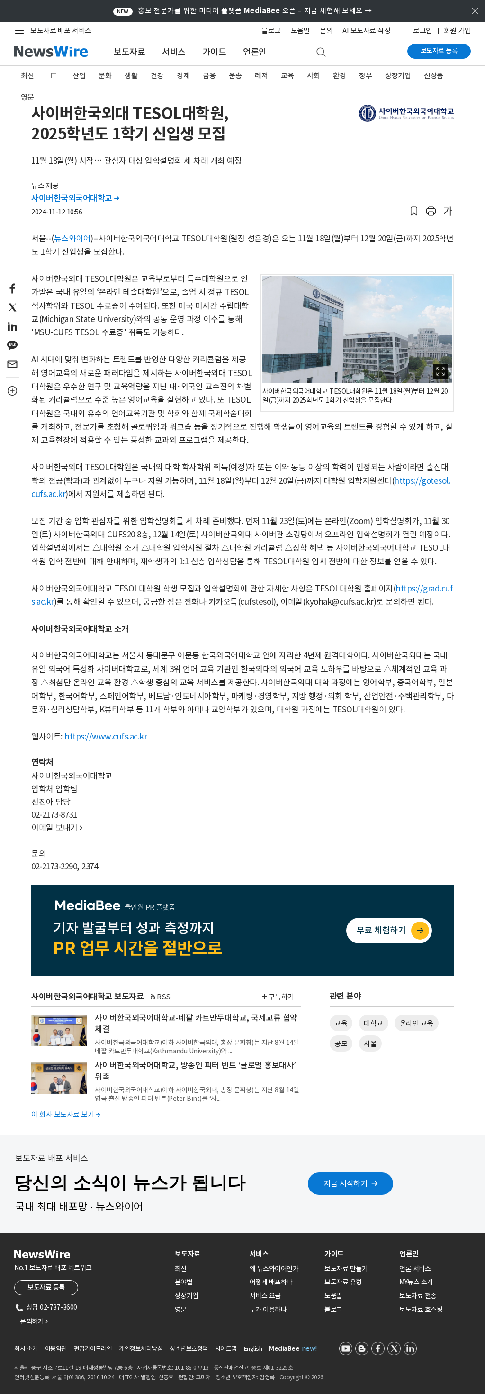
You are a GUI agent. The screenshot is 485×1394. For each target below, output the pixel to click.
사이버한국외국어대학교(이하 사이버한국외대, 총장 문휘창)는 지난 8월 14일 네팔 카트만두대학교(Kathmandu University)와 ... (197, 1046)
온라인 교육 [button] (416, 1023)
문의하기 (33, 1321)
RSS (164, 996)
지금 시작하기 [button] (346, 1183)
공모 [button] (340, 1043)
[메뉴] (21, 31)
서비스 (174, 51)
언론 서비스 (415, 1269)
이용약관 (56, 1349)
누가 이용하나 (268, 1309)
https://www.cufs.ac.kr (105, 736)
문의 (326, 30)
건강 (157, 75)
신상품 (433, 75)
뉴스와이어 (72, 238)
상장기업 (398, 75)
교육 (287, 75)
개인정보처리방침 (140, 1349)
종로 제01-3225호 (272, 1367)
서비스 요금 (265, 1296)
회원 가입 (457, 30)
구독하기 (281, 996)
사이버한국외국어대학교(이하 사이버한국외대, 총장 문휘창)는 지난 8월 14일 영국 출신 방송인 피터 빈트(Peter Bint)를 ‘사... (197, 1094)
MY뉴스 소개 (416, 1282)
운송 (235, 75)
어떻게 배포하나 (271, 1282)
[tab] (208, 1254)
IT (53, 75)
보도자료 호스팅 (420, 1309)
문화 (105, 75)
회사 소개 (26, 1349)
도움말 (300, 30)
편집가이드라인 (93, 1349)
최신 (27, 75)
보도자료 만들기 (346, 1269)
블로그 (271, 30)
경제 (183, 75)
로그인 (422, 30)
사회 (313, 75)
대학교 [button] (373, 1023)
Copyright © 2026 (301, 1377)
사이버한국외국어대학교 (75, 198)
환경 (339, 75)
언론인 (255, 51)
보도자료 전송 (418, 1296)
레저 (261, 75)
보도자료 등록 (439, 50)
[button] (414, 211)
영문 (27, 97)
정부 (365, 75)
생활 (131, 75)
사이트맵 (226, 1349)
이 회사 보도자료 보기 (65, 1114)
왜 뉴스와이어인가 (274, 1269)
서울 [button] (370, 1043)
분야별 (184, 1282)
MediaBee (284, 1349)
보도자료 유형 (343, 1282)
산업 (78, 75)
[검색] (321, 52)
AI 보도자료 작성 (366, 30)
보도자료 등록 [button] (46, 1287)
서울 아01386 (68, 1377)
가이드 (214, 51)
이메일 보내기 (56, 827)
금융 (209, 75)
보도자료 (129, 51)
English (253, 1349)
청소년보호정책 (189, 1349)
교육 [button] (340, 1023)
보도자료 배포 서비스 (60, 30)
